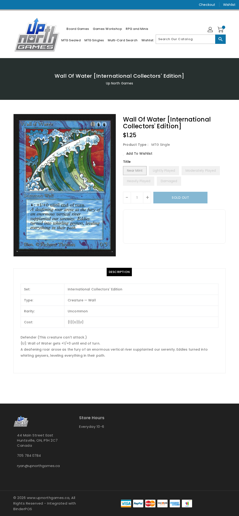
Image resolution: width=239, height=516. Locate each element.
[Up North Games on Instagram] (15, 4)
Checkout (207, 4)
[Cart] (221, 30)
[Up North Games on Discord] (24, 4)
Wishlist (229, 4)
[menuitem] (78, 29)
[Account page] (210, 30)
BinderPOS (22, 508)
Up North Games (119, 83)
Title (127, 161)
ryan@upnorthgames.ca (37, 465)
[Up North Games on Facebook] (7, 4)
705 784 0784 (29, 455)
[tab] (119, 272)
